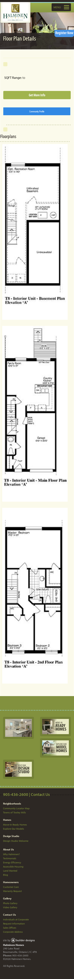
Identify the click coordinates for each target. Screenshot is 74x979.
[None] (18, 727)
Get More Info (37, 95)
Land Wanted (10, 870)
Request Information (14, 923)
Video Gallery (10, 907)
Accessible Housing (13, 866)
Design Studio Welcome (15, 840)
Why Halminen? (11, 854)
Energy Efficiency (12, 862)
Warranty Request (12, 891)
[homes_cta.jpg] (55, 726)
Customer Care (11, 886)
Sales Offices (9, 927)
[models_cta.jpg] (55, 747)
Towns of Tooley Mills (14, 812)
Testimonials (9, 858)
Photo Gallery (10, 903)
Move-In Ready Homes (15, 824)
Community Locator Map (16, 808)
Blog (5, 874)
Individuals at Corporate (16, 919)
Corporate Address (13, 931)
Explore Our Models (13, 828)
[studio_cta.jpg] (18, 769)
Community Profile (36, 111)
